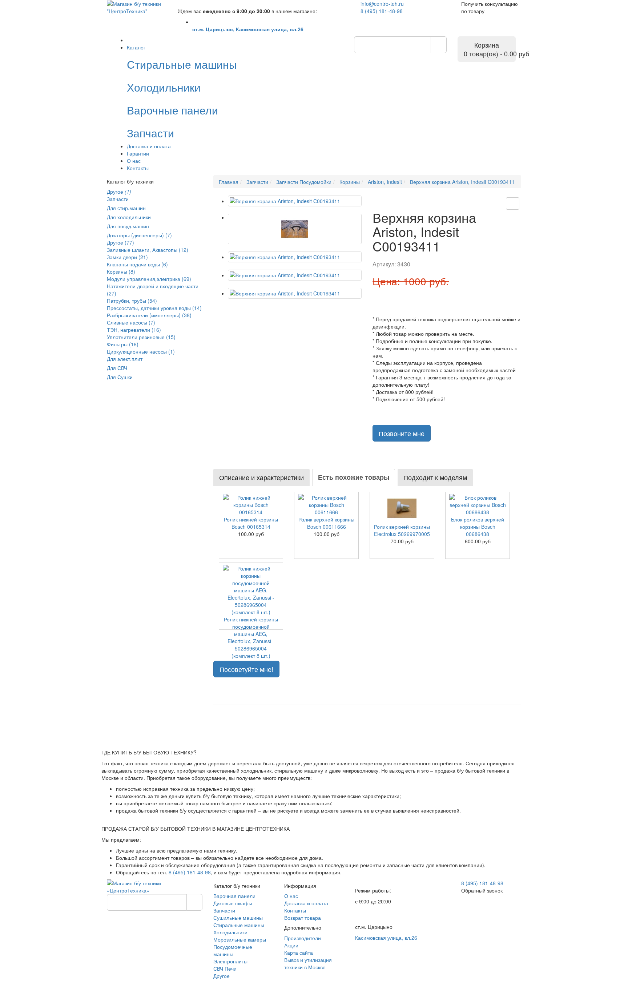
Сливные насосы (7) (131, 322)
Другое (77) (120, 242)
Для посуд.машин (128, 226)
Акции (291, 945)
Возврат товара (302, 917)
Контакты (138, 168)
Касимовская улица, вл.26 (386, 937)
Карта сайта (298, 952)
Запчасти (118, 198)
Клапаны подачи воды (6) (137, 264)
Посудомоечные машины (232, 950)
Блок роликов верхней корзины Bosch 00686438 (477, 526)
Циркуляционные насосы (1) (141, 351)
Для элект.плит (124, 358)
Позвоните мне (401, 433)
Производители (302, 938)
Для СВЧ (117, 367)
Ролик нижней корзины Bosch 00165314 (251, 523)
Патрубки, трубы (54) (132, 300)
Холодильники (230, 932)
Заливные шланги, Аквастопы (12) (147, 249)
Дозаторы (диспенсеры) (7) (139, 235)
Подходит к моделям (435, 477)
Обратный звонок (482, 890)
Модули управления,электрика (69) (149, 278)
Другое (119, 191)
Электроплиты (230, 961)
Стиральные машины (238, 924)
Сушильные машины (238, 917)
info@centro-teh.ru (382, 3)
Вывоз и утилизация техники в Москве (308, 963)
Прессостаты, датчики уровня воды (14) (154, 307)
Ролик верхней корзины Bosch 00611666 (326, 523)
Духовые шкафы (232, 903)
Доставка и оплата (149, 146)
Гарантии (138, 153)
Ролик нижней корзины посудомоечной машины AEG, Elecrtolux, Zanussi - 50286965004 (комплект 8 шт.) (251, 637)
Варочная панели (234, 895)
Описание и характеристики (261, 477)
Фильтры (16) (122, 344)
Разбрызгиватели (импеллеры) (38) (149, 315)
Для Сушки (120, 376)
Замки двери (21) (127, 257)
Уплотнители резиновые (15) (141, 337)
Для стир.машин (126, 207)
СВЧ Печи (225, 968)
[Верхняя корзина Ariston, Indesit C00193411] (295, 201)
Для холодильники (129, 217)
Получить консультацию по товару (489, 7)
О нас (134, 160)
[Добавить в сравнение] (512, 203)
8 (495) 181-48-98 (382, 11)
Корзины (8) (121, 271)
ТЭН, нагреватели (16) (134, 329)
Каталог (136, 47)
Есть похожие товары (353, 477)
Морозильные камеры (239, 939)
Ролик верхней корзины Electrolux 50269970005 (402, 530)
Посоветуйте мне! (246, 669)
